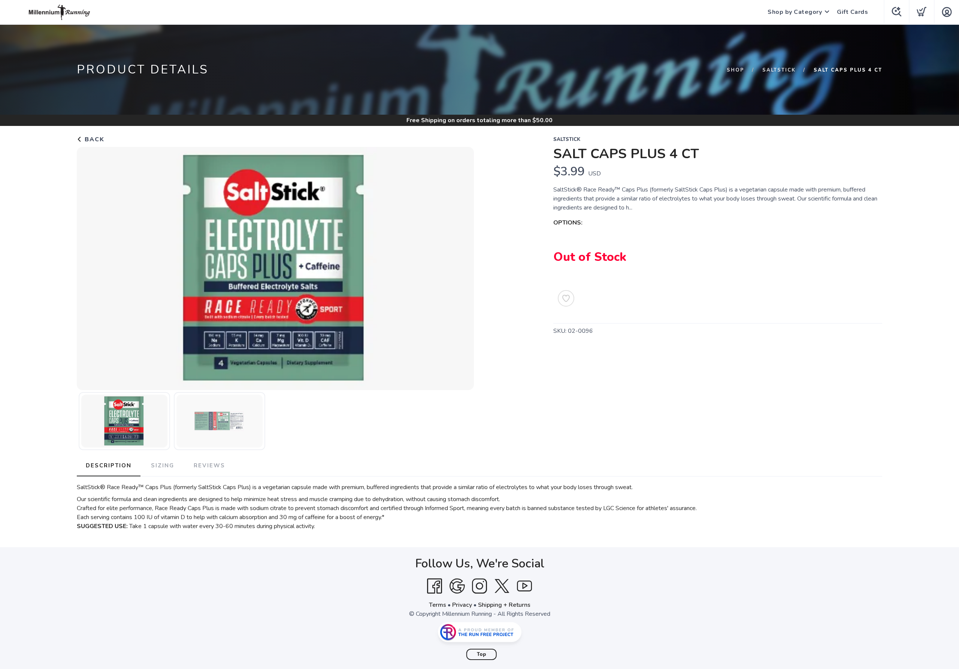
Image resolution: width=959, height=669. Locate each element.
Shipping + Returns (504, 605)
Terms (437, 605)
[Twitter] (502, 586)
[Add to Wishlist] (566, 298)
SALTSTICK (779, 70)
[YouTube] (524, 586)
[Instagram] (479, 586)
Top (481, 654)
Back (93, 139)
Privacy (462, 605)
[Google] (457, 586)
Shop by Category (795, 12)
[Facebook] (434, 586)
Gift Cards (852, 12)
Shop (735, 70)
